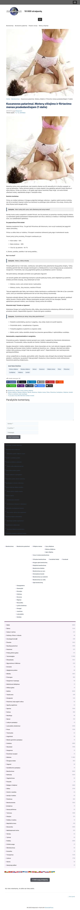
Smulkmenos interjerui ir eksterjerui (16, 504)
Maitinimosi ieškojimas (13, 684)
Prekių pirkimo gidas (12, 653)
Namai (8, 719)
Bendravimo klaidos (38, 568)
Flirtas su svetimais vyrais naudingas (17, 394)
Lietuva (9, 858)
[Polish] (38, 872)
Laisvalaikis (20, 614)
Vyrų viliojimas (49, 546)
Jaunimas (19, 611)
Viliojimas (20, 372)
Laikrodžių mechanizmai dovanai (15, 508)
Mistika (9, 673)
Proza (8, 729)
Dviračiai (9, 667)
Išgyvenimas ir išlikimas (13, 663)
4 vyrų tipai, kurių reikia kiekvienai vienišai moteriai (21, 395)
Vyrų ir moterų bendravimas (41, 555)
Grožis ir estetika (11, 792)
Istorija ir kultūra (11, 795)
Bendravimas (9, 25)
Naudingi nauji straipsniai (13, 449)
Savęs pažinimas (11, 809)
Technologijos (11, 656)
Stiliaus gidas (10, 687)
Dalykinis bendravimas (39, 565)
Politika (9, 841)
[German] (30, 872)
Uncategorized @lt (12, 639)
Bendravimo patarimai (21, 25)
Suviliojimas (12, 372)
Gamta (8, 861)
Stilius (8, 788)
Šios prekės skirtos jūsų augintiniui (16, 512)
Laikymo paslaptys (12, 722)
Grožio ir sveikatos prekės (13, 457)
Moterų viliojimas (43, 25)
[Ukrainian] (54, 872)
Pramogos (9, 677)
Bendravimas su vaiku (39, 579)
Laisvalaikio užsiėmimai (13, 726)
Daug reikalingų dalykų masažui (14, 487)
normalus (22, 112)
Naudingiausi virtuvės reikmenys (15, 483)
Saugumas (10, 750)
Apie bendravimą (38, 582)
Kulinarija (9, 774)
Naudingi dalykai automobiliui (14, 516)
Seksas (34, 369)
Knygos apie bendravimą (40, 562)
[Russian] (42, 872)
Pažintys (19, 594)
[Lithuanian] (36, 872)
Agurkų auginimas (12, 705)
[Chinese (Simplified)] (9, 872)
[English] (22, 872)
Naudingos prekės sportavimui (15, 520)
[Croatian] (13, 872)
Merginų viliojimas (25, 369)
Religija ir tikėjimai (12, 785)
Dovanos (19, 597)
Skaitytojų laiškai (11, 865)
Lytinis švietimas (21, 605)
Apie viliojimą (49, 552)
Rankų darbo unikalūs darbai (15, 491)
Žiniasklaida (10, 660)
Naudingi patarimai (12, 646)
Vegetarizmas (11, 778)
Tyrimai (9, 837)
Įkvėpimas (9, 806)
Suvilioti (28, 372)
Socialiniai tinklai (54, 559)
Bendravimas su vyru (39, 571)
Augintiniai (10, 736)
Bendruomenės (11, 802)
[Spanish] (50, 872)
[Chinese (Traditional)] (11, 872)
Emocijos (19, 591)
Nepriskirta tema (11, 823)
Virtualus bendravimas (39, 559)
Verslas (9, 834)
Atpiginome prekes (12, 670)
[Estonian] (24, 872)
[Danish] (17, 872)
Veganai (9, 764)
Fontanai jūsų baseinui (13, 499)
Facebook (65, 559)
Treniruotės (10, 733)
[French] (28, 872)
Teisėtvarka (10, 694)
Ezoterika (9, 851)
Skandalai (9, 747)
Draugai (19, 608)
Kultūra (9, 691)
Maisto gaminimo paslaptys (14, 740)
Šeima (8, 628)
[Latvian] (34, 872)
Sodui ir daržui (10, 495)
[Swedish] (52, 872)
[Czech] (15, 872)
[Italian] (32, 872)
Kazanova (41, 369)
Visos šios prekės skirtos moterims (15, 478)
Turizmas (9, 813)
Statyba (9, 816)
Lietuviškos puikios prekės (13, 470)
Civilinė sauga (11, 844)
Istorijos (19, 617)
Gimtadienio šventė (38, 574)
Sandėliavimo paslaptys (13, 767)
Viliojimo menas (33, 25)
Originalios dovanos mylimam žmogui (16, 533)
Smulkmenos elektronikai (13, 525)
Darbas (9, 712)
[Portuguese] (40, 872)
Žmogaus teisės (11, 760)
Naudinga (9, 715)
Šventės (9, 642)
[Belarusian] (5, 872)
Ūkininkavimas (11, 848)
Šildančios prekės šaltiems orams (16, 453)
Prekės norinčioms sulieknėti (14, 462)
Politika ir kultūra (11, 820)
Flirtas (59, 369)
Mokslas (9, 757)
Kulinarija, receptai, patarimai (14, 445)
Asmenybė (20, 588)
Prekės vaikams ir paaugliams (14, 474)
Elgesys (19, 600)
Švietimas (9, 799)
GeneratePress (49, 907)
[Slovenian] (48, 872)
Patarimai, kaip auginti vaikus (15, 701)
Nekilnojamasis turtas (13, 830)
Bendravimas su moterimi (40, 577)
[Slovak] (46, 872)
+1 (15, 112)
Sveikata (9, 743)
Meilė (8, 625)
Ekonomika (10, 827)
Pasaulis (9, 781)
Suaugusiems (21, 585)
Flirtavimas (66, 369)
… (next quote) (71, 896)
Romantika (20, 602)
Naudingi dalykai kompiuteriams (15, 529)
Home (8, 99)
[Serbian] (44, 872)
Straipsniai (10, 698)
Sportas (9, 708)
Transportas (10, 855)
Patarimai (9, 649)
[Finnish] (26, 872)
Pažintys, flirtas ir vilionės (14, 635)
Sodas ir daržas (11, 632)
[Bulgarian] (7, 872)
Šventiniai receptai (12, 754)
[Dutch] (20, 872)
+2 (18, 112)
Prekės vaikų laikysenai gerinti (15, 466)
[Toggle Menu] (75, 2)
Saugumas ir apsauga (13, 680)
